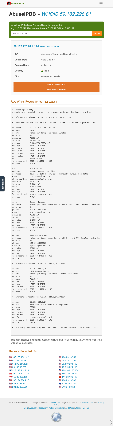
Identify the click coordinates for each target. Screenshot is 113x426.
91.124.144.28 (19, 360)
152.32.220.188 (20, 376)
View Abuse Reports (56, 89)
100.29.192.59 (69, 357)
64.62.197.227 (19, 383)
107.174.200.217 (20, 380)
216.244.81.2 (68, 386)
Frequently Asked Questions (51, 407)
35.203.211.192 (20, 363)
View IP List (54, 402)
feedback (2, 184)
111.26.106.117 (69, 376)
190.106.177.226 (20, 373)
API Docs (69, 407)
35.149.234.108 (69, 363)
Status (78, 407)
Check (97, 33)
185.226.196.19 (69, 373)
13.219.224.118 (69, 367)
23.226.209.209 (20, 386)
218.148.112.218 (20, 370)
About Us (33, 407)
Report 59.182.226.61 (56, 84)
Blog (26, 407)
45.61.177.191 (69, 360)
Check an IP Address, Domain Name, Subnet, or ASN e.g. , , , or (42, 27)
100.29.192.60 (69, 380)
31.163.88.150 (69, 383)
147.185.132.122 (20, 357)
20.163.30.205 (19, 367)
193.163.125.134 (70, 370)
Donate (86, 407)
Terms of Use (87, 402)
